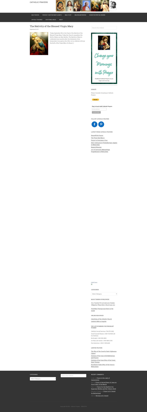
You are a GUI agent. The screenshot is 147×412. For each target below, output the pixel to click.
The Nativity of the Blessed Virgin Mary (51, 26)
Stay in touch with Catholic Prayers (102, 106)
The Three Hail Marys (98, 138)
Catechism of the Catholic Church (101, 319)
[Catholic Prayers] (91, 284)
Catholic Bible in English (98, 321)
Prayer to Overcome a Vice (99, 140)
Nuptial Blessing (96, 147)
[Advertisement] (104, 217)
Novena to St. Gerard (102, 396)
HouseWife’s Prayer (97, 135)
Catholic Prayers (39, 2)
